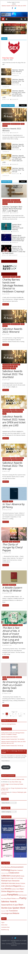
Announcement (6, 124)
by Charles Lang (15, 781)
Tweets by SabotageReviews (8, 724)
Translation (13, 911)
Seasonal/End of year (7, 202)
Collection (5, 541)
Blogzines (14, 870)
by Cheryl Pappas (12, 547)
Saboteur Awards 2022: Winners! (18, 70)
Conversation (15, 876)
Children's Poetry (13, 625)
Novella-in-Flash (15, 889)
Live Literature (20, 409)
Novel (3, 889)
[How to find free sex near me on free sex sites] (14, 42)
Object (21, 889)
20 (7, 716)
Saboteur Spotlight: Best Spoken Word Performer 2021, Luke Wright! (12, 209)
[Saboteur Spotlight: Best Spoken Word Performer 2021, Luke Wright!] (14, 185)
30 (10, 716)
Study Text (3, 910)
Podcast (17, 898)
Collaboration (13, 873)
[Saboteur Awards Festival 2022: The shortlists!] (6, 79)
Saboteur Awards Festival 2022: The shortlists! (13, 5)
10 (24, 714)
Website (21, 25)
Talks (7, 911)
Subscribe (6, 767)
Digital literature (5, 878)
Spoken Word (17, 202)
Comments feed (5, 927)
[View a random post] (25, 19)
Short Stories (16, 541)
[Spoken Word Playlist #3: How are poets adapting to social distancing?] (6, 235)
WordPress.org (5, 929)
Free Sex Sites (7, 58)
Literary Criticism (11, 677)
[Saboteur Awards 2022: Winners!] (6, 69)
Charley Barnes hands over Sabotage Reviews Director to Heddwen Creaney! (13, 285)
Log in (2, 922)
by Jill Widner (12, 589)
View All (23, 105)
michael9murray (5, 779)
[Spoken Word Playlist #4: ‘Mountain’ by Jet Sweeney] (6, 224)
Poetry (10, 501)
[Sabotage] (14, 14)
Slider (7, 25)
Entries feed (4, 925)
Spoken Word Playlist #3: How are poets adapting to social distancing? (18, 238)
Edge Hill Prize (15, 878)
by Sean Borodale (13, 686)
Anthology (5, 625)
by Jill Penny (13, 505)
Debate (22, 876)
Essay (4, 677)
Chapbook (5, 584)
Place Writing (4, 898)
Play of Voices (11, 898)
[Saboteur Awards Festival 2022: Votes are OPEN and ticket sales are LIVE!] (6, 90)
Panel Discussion (22, 895)
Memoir (23, 886)
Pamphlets (12, 894)
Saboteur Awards (15, 124)
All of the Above (6, 867)
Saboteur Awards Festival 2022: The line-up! (18, 170)
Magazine (17, 886)
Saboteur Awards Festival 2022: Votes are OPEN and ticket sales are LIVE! (13, 94)
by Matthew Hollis (17, 779)
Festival (13, 409)
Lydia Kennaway (5, 792)
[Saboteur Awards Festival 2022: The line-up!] (6, 167)
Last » (20, 716)
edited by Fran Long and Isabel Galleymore (12, 635)
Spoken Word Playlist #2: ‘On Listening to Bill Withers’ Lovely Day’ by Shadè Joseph (13, 250)
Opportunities (19, 891)
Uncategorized (14, 25)
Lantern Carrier (5, 788)
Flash (10, 541)
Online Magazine (8, 891)
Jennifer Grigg (4, 784)
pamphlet (5, 501)
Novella (8, 888)
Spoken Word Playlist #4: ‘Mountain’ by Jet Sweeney (17, 227)
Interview (12, 883)
